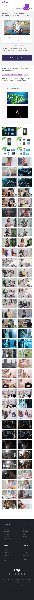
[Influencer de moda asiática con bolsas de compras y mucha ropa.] (24, 272)
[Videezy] (5, 2)
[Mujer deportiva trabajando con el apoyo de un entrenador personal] (9, 353)
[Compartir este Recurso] (19, 41)
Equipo (25, 552)
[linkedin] (24, 574)
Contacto (25, 559)
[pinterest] (15, 574)
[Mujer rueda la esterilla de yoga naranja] (24, 504)
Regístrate (26, 8)
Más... (6, 560)
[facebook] (9, 574)
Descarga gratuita (18, 58)
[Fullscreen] (29, 34)
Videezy (6, 534)
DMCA (25, 537)
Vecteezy (6, 531)
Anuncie (25, 531)
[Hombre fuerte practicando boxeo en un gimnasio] (9, 504)
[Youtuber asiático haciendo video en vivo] (9, 414)
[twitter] (12, 574)
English (6, 550)
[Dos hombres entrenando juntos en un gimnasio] (24, 212)
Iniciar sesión (19, 8)
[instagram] (18, 574)
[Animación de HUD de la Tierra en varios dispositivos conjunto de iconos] (9, 131)
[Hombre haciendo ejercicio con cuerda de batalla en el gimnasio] (9, 363)
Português (7, 555)
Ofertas (25, 529)
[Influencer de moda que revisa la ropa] (9, 252)
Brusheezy (7, 529)
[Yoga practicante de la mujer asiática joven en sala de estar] (24, 161)
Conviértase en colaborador (8, 537)
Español (6, 552)
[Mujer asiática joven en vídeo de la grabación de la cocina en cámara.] (9, 323)
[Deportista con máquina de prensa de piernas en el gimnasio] (9, 212)
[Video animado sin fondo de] (17, 112)
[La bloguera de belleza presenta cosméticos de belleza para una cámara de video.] (24, 252)
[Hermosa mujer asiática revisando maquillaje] (9, 262)
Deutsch (6, 558)
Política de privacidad (22, 585)
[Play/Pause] (5, 34)
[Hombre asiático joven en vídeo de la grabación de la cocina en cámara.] (9, 192)
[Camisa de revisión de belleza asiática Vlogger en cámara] (24, 414)
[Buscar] (27, 5)
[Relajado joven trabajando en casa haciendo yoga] (24, 353)
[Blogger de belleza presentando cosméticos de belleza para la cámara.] (9, 222)
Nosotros (25, 550)
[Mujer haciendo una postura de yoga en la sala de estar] (24, 494)
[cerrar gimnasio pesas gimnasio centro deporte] (24, 172)
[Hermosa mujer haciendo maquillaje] (9, 232)
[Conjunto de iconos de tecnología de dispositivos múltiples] (24, 141)
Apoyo (25, 534)
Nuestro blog (25, 556)
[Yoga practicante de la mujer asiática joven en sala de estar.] (9, 172)
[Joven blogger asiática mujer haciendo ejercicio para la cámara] (9, 161)
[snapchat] (21, 574)
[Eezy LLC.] (17, 570)
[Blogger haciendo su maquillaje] (24, 222)
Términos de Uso (10, 585)
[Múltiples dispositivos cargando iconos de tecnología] (24, 131)
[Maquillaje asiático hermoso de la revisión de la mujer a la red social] (9, 272)
